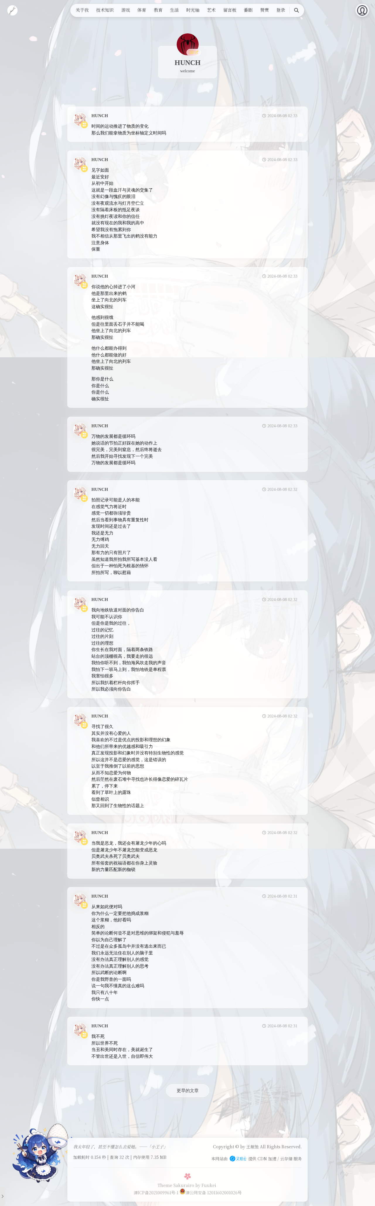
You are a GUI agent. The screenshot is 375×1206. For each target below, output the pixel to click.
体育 (141, 10)
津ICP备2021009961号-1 (156, 1192)
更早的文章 (188, 1090)
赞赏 (264, 10)
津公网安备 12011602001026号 (213, 1192)
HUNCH (99, 115)
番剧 (248, 10)
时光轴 (193, 10)
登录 (280, 10)
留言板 (229, 10)
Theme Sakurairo (176, 1185)
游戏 (125, 10)
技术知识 (105, 10)
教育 (158, 10)
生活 (174, 10)
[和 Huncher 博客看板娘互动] (42, 1152)
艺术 (211, 10)
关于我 (82, 10)
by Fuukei (205, 1185)
